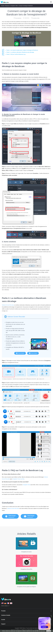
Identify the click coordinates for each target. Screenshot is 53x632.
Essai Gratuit (21, 353)
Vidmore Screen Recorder (8, 305)
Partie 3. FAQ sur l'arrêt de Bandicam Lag (15, 54)
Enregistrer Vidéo (14, 5)
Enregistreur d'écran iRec (26, 569)
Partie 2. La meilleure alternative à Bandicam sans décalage (20, 52)
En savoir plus (42, 630)
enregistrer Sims (26, 484)
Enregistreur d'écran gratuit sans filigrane (26, 586)
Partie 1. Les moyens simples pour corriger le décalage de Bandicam (22, 50)
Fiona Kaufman (18, 18)
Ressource (7, 5)
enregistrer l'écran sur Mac (18, 479)
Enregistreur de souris (26, 551)
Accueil (2, 5)
